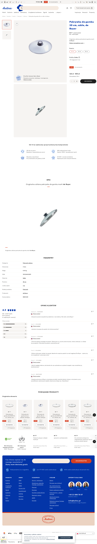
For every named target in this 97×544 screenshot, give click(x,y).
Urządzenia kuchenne (9, 486)
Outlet (7, 500)
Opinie (51, 480)
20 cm (24, 281)
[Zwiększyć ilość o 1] (77, 81)
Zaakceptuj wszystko (65, 537)
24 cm (79, 51)
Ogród (7, 490)
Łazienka (8, 492)
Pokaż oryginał (36, 313)
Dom (7, 498)
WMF (20, 480)
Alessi (20, 483)
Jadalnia (8, 483)
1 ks (24, 285)
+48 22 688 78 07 (75, 495)
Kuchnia (8, 480)
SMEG (20, 485)
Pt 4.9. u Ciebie (73, 57)
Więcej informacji (50, 539)
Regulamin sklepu (36, 495)
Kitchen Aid (22, 488)
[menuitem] (4, 13)
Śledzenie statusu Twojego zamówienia (57, 502)
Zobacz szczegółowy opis (76, 43)
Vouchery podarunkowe (38, 492)
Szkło (24, 278)
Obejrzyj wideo (27, 79)
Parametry (11, 542)
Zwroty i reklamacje (37, 480)
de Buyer (25, 293)
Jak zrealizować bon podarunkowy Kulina (55, 486)
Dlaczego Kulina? (54, 505)
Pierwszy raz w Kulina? (56, 483)
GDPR (33, 498)
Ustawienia (27, 540)
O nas (51, 508)
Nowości (85, 12)
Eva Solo (21, 499)
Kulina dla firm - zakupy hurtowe (56, 493)
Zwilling (21, 493)
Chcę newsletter (81, 460)
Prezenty (92, 12)
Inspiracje (78, 12)
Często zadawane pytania (56, 490)
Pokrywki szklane (28, 263)
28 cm (86, 51)
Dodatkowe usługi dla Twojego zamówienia (38, 484)
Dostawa (34, 490)
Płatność (34, 487)
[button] (9, 424)
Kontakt (34, 500)
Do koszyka (88, 81)
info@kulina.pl (74, 501)
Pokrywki (25, 289)
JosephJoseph (22, 491)
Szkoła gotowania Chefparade (54, 497)
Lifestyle (8, 495)
